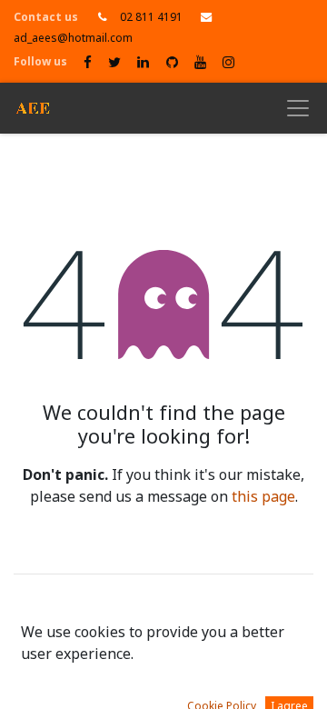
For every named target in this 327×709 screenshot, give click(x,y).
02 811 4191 (151, 17)
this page (263, 497)
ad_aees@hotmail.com (73, 38)
